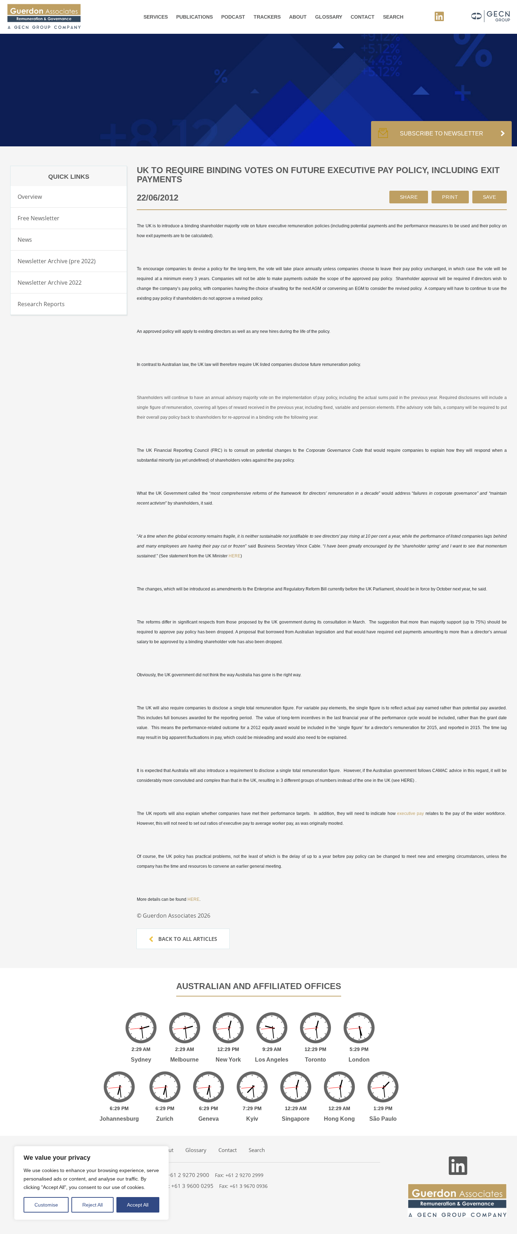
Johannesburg (119, 1119)
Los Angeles (271, 1060)
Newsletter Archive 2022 (50, 282)
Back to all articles (187, 938)
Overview (30, 197)
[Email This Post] (408, 197)
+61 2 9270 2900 (188, 1174)
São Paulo (383, 1119)
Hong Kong (339, 1119)
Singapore (295, 1119)
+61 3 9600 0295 (192, 1185)
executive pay (410, 813)
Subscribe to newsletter (441, 134)
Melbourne (184, 1060)
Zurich (164, 1119)
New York (228, 1060)
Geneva (208, 1119)
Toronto (315, 1060)
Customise (46, 1205)
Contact (363, 17)
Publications (194, 17)
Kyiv (252, 1119)
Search (393, 17)
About (298, 17)
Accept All (137, 1205)
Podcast (233, 17)
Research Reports (41, 304)
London (359, 1060)
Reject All (92, 1205)
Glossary (328, 17)
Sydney (141, 1060)
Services (155, 17)
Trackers (267, 17)
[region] (91, 1183)
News (25, 239)
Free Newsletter (38, 218)
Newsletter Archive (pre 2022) (57, 261)
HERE (235, 555)
